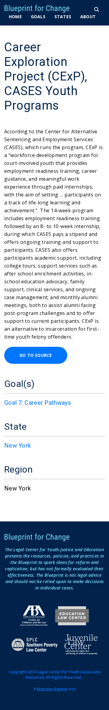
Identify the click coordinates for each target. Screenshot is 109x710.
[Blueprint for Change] (47, 9)
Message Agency (52, 688)
